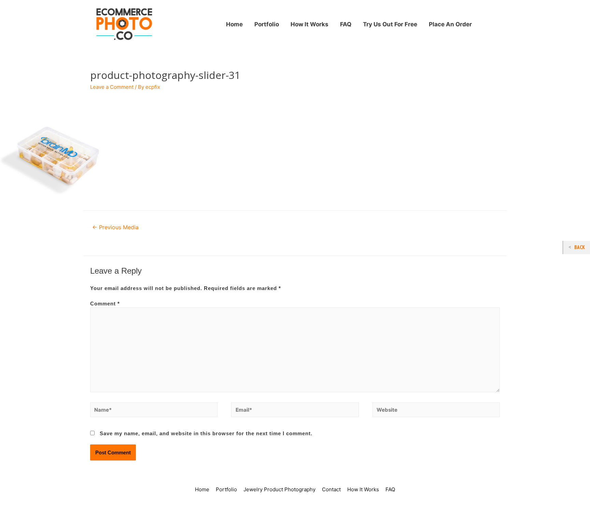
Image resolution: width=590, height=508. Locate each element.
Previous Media (115, 227)
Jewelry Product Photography (279, 489)
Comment (105, 303)
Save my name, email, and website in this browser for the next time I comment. (206, 433)
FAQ (345, 24)
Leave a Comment (112, 87)
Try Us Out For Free (390, 24)
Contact (331, 489)
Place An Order (450, 24)
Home (234, 24)
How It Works (309, 24)
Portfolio (266, 24)
